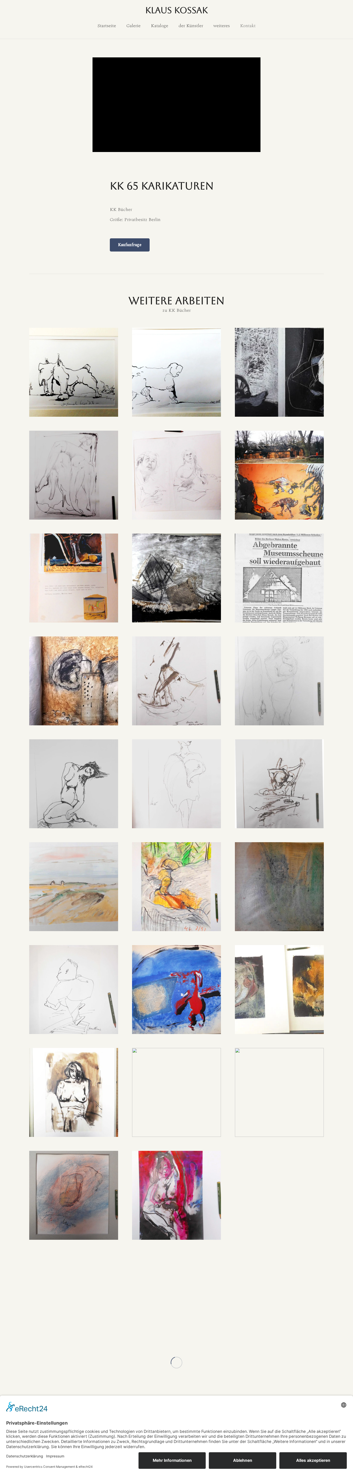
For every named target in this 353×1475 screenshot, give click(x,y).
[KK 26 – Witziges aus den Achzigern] (73, 989)
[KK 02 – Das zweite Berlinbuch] (176, 372)
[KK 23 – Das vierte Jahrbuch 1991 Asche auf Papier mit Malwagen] (279, 886)
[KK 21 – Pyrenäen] (176, 886)
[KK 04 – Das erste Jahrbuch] (279, 372)
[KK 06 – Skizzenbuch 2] (176, 475)
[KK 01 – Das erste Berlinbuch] (73, 372)
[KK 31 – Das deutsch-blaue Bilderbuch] (176, 1092)
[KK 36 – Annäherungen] (73, 1298)
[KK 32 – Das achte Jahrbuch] (279, 1092)
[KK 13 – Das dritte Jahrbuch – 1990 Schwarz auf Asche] (73, 680)
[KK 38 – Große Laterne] (176, 1298)
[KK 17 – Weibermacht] (176, 783)
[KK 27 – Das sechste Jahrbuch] (176, 989)
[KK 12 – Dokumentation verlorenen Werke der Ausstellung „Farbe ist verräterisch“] (279, 578)
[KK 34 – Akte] (176, 1195)
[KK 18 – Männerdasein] (279, 783)
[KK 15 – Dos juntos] (279, 680)
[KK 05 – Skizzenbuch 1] (73, 475)
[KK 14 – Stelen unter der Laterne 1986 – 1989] (176, 680)
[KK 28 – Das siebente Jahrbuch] (279, 989)
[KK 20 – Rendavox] (73, 886)
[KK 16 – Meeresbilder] (73, 783)
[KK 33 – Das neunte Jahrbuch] (73, 1195)
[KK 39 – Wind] (279, 1298)
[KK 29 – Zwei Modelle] (73, 1092)
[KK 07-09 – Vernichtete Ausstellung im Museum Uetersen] (279, 475)
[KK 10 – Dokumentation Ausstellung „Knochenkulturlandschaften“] (73, 578)
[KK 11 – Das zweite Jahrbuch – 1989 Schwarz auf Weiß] (176, 578)
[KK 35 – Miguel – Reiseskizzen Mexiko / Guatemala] (279, 1195)
